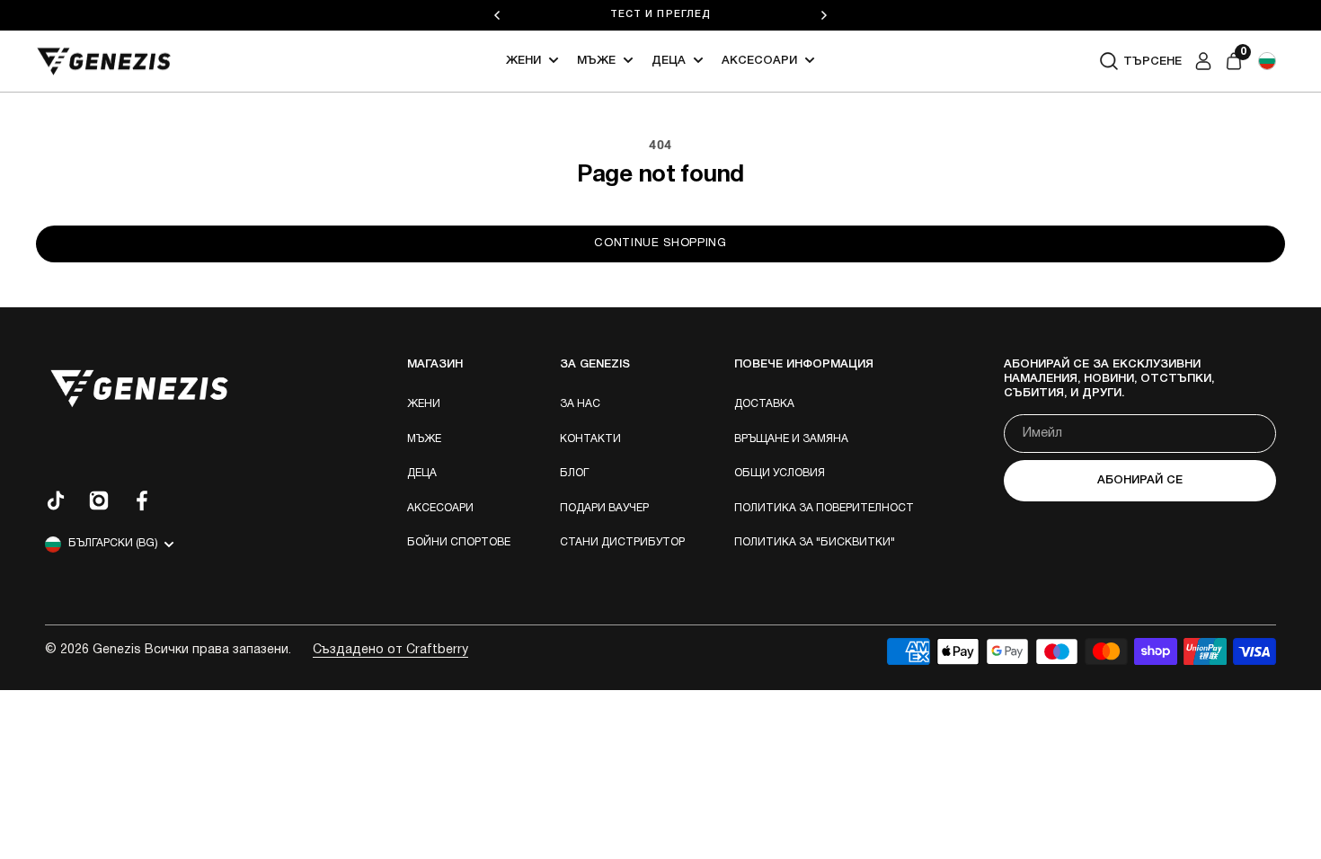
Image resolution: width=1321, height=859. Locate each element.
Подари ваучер (604, 508)
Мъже (596, 61)
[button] (1267, 61)
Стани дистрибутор (622, 542)
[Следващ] (824, 15)
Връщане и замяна (791, 439)
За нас (580, 404)
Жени (523, 61)
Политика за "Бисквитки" (814, 542)
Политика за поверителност (824, 508)
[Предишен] (497, 15)
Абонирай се (1140, 480)
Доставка (764, 404)
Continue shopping (660, 243)
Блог (574, 473)
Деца (669, 61)
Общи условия (779, 473)
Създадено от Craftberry (390, 650)
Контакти (590, 439)
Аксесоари (759, 61)
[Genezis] (104, 61)
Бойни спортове (458, 542)
